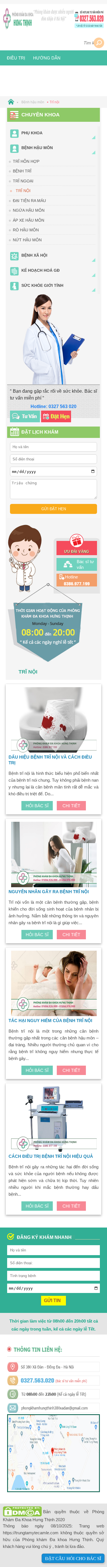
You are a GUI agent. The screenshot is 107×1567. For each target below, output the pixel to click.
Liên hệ (40, 73)
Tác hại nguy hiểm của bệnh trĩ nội (50, 1020)
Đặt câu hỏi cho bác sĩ (73, 1558)
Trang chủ (28, 42)
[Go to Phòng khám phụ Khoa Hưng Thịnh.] (10, 102)
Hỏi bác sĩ (37, 805)
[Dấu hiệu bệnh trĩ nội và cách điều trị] (54, 720)
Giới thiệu (60, 42)
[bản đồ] (53, 1488)
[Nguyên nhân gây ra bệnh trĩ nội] (54, 855)
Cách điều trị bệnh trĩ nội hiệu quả (51, 1156)
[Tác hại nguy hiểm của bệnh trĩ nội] (54, 984)
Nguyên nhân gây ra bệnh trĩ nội (49, 891)
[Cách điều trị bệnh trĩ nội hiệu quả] (54, 1119)
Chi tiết (71, 805)
